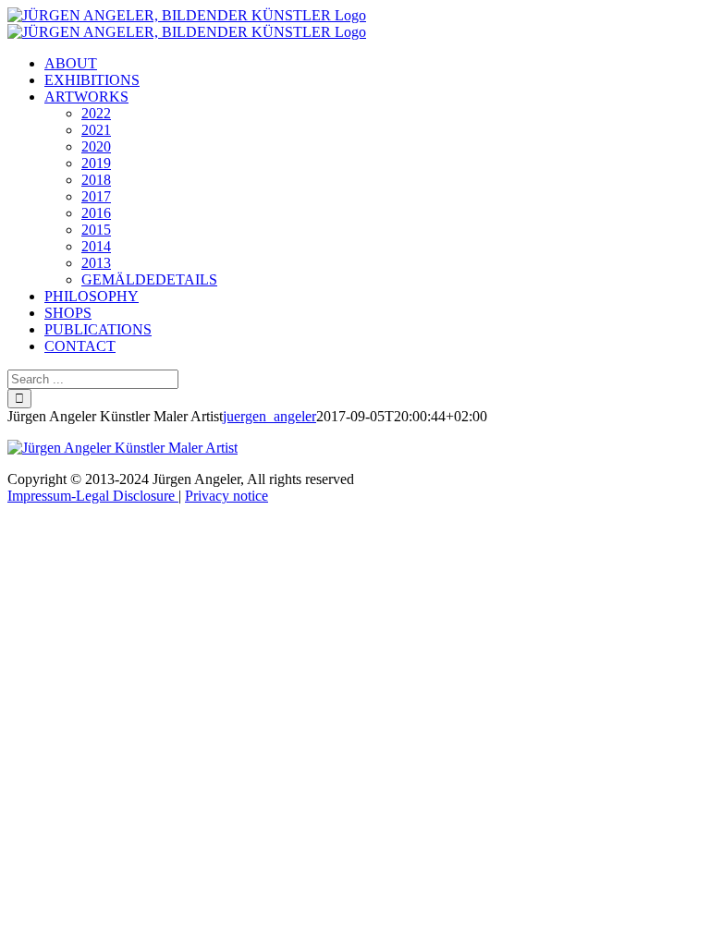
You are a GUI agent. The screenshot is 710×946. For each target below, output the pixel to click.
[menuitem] (70, 63)
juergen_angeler (269, 416)
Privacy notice (226, 495)
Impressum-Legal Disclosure (92, 495)
